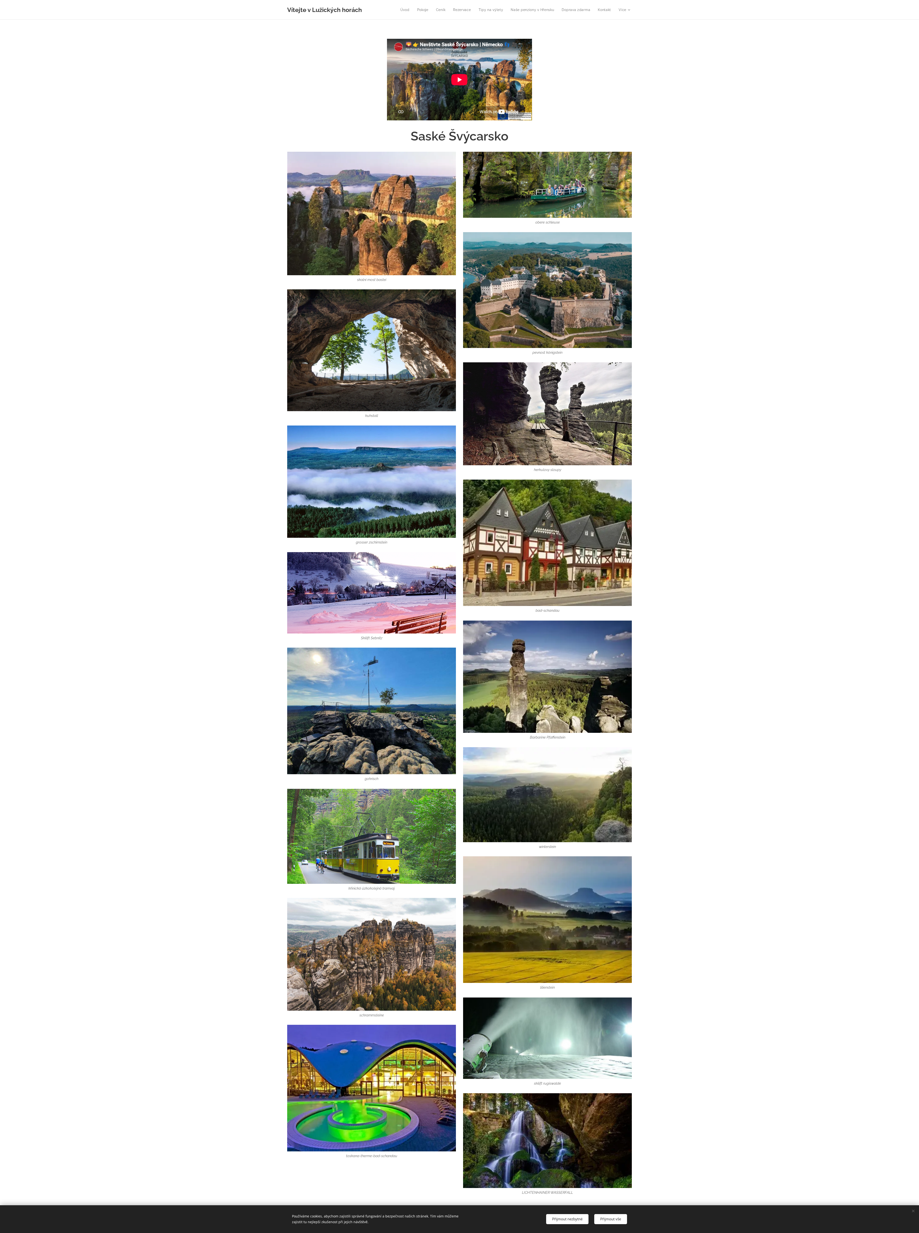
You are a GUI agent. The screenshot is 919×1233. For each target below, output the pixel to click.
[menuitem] (406, 10)
